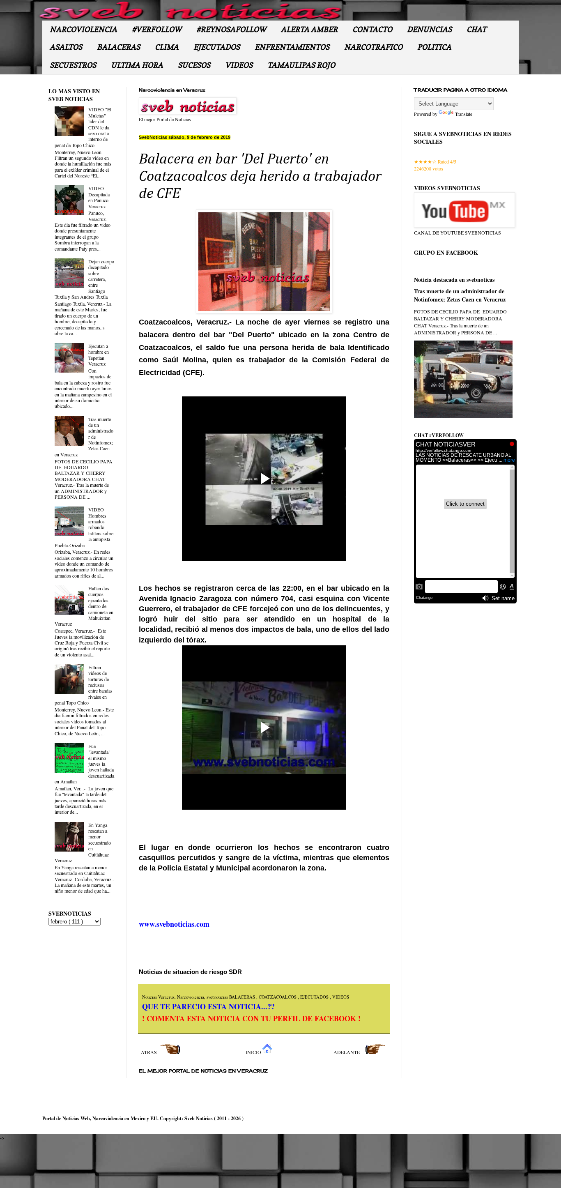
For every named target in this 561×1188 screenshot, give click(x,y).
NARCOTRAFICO (373, 47)
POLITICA (434, 47)
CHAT (476, 29)
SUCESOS (194, 65)
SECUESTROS (73, 65)
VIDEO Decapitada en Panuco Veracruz (99, 197)
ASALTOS (66, 47)
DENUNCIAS (429, 29)
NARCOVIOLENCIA (83, 29)
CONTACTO (372, 29)
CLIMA (167, 47)
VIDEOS (239, 65)
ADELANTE (347, 1052)
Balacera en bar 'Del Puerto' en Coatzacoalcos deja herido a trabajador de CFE (260, 176)
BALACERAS (118, 47)
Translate (463, 114)
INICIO (254, 1052)
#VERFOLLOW (157, 29)
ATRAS (149, 1052)
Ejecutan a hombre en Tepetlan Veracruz (98, 355)
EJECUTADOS (216, 47)
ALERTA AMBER (309, 29)
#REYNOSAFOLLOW (231, 29)
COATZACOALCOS (278, 997)
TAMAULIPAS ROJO (301, 65)
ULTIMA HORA (137, 65)
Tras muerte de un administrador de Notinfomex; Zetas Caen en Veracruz (460, 295)
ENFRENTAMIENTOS (292, 47)
